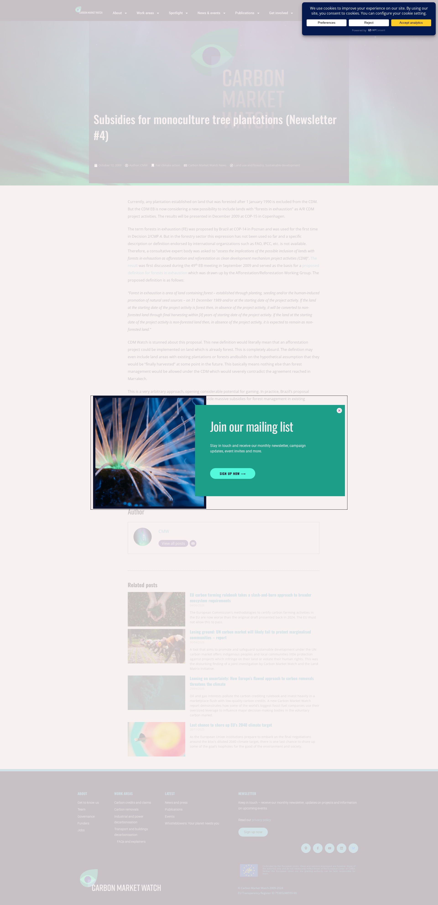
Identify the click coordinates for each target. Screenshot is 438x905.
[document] (219, 452)
